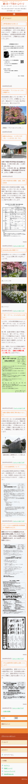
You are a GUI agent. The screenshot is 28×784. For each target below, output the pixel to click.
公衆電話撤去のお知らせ (10, 24)
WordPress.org (8, 774)
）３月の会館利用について (11, 467)
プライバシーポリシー (8, 736)
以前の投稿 (6, 711)
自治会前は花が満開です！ (11, 250)
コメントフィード (9, 771)
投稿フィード (8, 768)
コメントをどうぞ (18, 246)
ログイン (7, 765)
